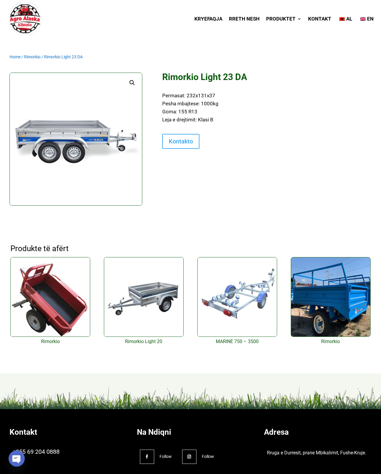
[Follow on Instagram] (189, 457)
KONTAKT (319, 19)
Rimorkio (32, 56)
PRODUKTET (281, 19)
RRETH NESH (244, 19)
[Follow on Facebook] (147, 457)
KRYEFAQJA (208, 19)
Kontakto (181, 141)
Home (15, 56)
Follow (166, 456)
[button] (132, 82)
